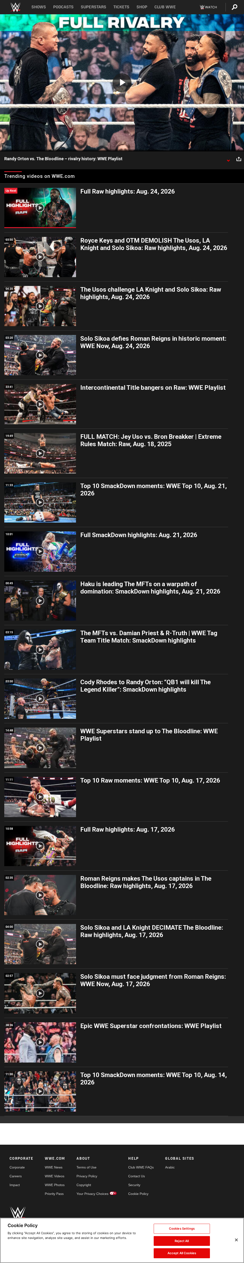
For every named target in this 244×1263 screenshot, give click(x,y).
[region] (122, 1240)
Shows (38, 7)
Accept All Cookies (182, 1253)
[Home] (15, 7)
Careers (16, 1176)
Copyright (83, 1185)
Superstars (94, 7)
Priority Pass (54, 1194)
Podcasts (63, 7)
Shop (142, 7)
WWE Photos (55, 1185)
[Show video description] (228, 159)
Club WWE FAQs (141, 1167)
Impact (15, 1185)
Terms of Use (86, 1167)
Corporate (17, 1167)
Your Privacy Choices (92, 1194)
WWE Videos (54, 1176)
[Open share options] (239, 159)
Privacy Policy (86, 1176)
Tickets (121, 7)
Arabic (170, 1167)
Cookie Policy (138, 1194)
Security (134, 1185)
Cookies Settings (182, 1228)
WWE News (53, 1167)
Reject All (182, 1241)
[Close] (236, 1240)
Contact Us (136, 1176)
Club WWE (165, 7)
